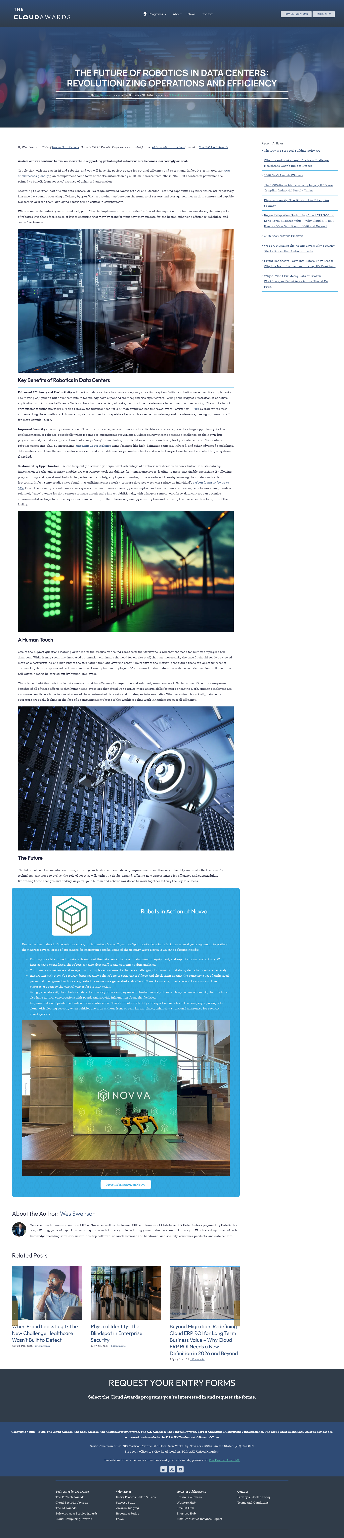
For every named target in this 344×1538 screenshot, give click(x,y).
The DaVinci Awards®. (224, 1460)
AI (169, 94)
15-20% (194, 409)
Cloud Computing (182, 94)
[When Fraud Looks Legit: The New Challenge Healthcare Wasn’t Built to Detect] (47, 1268)
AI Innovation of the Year (168, 147)
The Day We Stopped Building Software (292, 150)
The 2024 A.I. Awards (213, 147)
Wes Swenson (103, 94)
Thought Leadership (241, 94)
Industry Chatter (218, 94)
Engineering (201, 94)
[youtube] (180, 1469)
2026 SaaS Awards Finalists (283, 236)
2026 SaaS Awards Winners (283, 175)
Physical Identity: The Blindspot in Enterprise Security (116, 1333)
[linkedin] (163, 1469)
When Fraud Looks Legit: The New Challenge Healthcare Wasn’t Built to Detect (45, 1333)
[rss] (172, 1469)
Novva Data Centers (65, 147)
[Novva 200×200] (72, 897)
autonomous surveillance (93, 445)
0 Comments (42, 1345)
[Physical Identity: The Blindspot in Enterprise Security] (126, 1268)
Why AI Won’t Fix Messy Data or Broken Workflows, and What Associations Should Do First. (296, 281)
